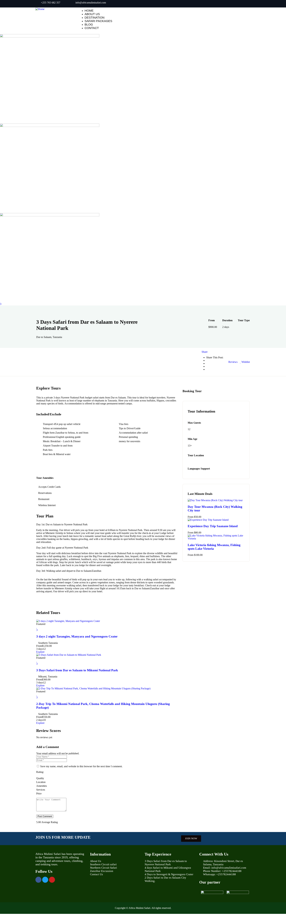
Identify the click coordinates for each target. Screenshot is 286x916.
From (39, 645)
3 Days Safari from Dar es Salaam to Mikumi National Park (77, 670)
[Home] (40, 9)
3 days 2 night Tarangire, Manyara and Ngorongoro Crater (77, 636)
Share (205, 351)
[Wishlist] (36, 627)
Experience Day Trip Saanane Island (213, 526)
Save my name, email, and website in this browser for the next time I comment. (81, 766)
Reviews (233, 362)
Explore (40, 651)
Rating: (40, 772)
